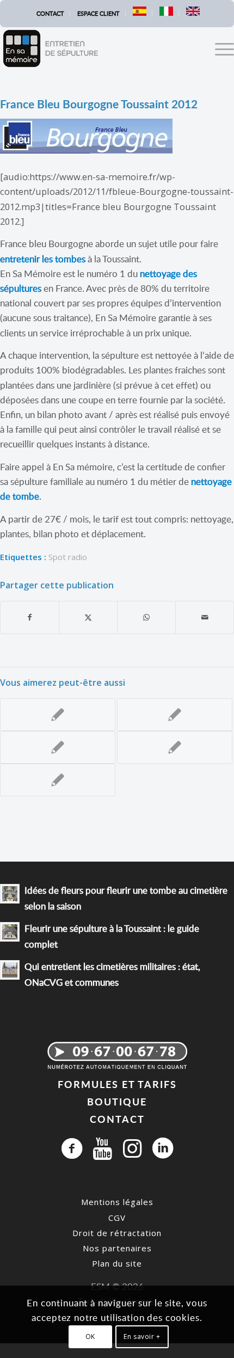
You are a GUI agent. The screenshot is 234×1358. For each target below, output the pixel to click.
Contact (50, 13)
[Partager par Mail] (204, 617)
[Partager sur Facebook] (30, 617)
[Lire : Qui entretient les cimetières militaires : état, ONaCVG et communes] (10, 970)
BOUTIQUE (117, 1101)
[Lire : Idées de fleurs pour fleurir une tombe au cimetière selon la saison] (10, 894)
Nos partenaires (117, 1248)
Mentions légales (117, 1201)
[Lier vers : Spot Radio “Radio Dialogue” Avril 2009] (174, 747)
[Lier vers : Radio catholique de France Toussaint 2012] (57, 714)
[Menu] (219, 48)
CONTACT (117, 1119)
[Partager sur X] (88, 617)
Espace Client (98, 13)
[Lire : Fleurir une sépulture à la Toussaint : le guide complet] (10, 932)
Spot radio (67, 556)
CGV (117, 1217)
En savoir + (142, 1336)
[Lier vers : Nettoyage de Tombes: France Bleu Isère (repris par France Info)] (57, 780)
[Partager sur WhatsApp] (146, 617)
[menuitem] (50, 13)
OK (90, 1336)
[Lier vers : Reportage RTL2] (174, 714)
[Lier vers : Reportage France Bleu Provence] (57, 747)
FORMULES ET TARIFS (117, 1084)
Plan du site (117, 1263)
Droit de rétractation (117, 1232)
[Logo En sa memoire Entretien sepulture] (93, 48)
